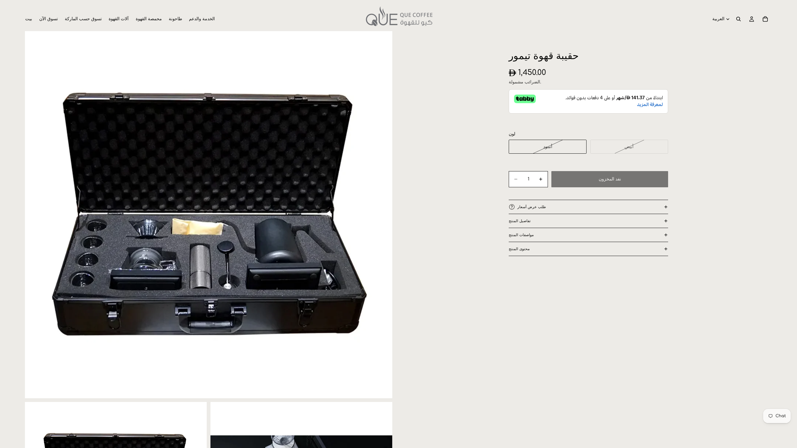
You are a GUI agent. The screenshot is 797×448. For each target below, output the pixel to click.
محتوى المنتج (519, 249)
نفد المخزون (610, 179)
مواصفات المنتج (521, 235)
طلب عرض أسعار (531, 207)
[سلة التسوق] (765, 19)
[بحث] (738, 19)
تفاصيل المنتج (520, 221)
